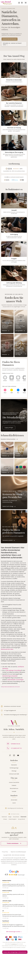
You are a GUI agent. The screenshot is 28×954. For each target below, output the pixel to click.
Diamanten (14, 765)
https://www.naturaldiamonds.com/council (11, 686)
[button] (25, 2)
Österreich (23, 816)
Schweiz (5, 819)
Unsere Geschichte (14, 782)
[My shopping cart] (22, 2)
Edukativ (14, 785)
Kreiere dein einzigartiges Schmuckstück (14, 952)
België (9, 816)
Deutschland (16, 816)
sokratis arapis (6, 900)
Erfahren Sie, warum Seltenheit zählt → (12, 44)
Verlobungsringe (14, 768)
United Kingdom (12, 819)
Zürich (14, 803)
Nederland (4, 816)
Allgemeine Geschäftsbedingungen (18, 851)
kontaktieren (14, 944)
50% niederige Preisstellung (13, 670)
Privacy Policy (5, 851)
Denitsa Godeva (7, 890)
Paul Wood (5, 921)
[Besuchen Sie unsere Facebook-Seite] (10, 755)
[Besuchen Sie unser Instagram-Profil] (14, 755)
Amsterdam (14, 800)
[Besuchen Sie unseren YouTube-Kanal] (18, 755)
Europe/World (21, 819)
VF (3, 911)
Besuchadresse (14, 788)
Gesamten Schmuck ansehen (9, 439)
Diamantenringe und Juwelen (10, 676)
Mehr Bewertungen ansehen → (14, 931)
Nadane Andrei (6, 880)
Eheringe (14, 771)
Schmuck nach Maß (14, 774)
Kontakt (14, 791)
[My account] (19, 2)
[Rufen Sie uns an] (25, 948)
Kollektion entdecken (9, 39)
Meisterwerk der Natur (7, 649)
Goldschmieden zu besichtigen (15, 679)
